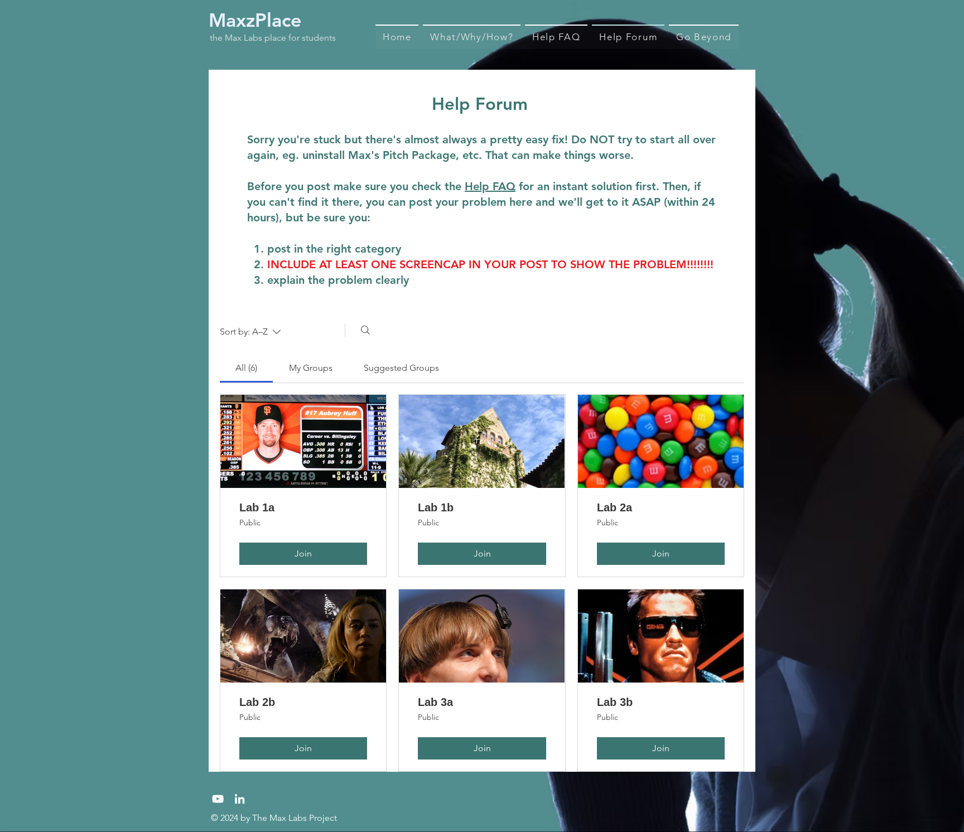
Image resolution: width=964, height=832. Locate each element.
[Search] (365, 330)
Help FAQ (490, 186)
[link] (246, 367)
